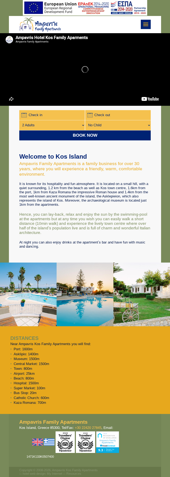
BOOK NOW (85, 135)
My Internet (54, 473)
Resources (73, 473)
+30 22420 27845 (88, 428)
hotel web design (34, 473)
